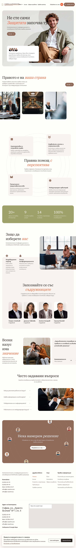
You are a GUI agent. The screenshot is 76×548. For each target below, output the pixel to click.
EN (61, 4)
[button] (21, 4)
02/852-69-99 (6, 482)
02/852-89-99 (6, 484)
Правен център (42, 4)
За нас (25, 4)
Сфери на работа (32, 4)
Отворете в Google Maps (10, 527)
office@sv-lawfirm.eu (8, 491)
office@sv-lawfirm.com (8, 489)
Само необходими (54, 540)
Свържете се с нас (55, 4)
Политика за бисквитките (12, 543)
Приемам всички (66, 540)
